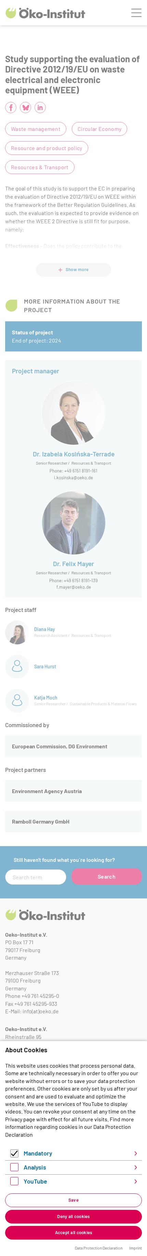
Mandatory (38, 1153)
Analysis (35, 1167)
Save (73, 1200)
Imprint (135, 1247)
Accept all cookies (73, 1232)
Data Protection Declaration (98, 1247)
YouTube (35, 1181)
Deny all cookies (73, 1216)
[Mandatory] (14, 1155)
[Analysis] (14, 1169)
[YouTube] (14, 1183)
